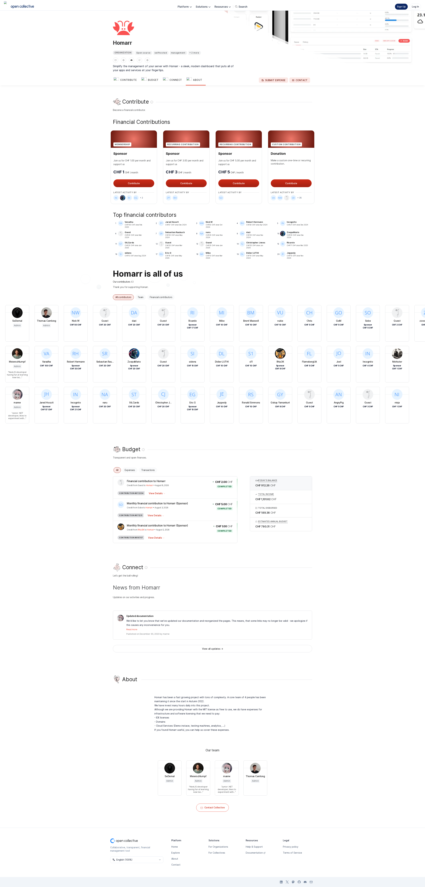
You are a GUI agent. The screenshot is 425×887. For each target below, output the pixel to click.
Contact (175, 864)
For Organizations (218, 846)
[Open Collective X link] (287, 882)
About (174, 858)
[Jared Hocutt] (168, 197)
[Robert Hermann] (175, 197)
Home (174, 846)
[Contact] (115, 60)
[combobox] (136, 859)
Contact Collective (214, 807)
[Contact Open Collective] (311, 882)
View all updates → (212, 648)
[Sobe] (221, 197)
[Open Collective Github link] (299, 882)
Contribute (134, 183)
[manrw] (120, 618)
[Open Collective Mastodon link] (293, 882)
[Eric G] (136, 197)
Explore (175, 852)
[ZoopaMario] (122, 197)
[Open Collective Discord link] (305, 882)
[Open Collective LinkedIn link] (281, 882)
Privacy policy (290, 846)
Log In (415, 6)
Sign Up (401, 6)
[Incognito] (116, 197)
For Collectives (217, 852)
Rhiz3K (141, 529)
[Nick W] (280, 197)
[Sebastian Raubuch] (293, 197)
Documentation (254, 852)
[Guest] (286, 197)
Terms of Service (292, 852)
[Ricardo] (129, 197)
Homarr (149, 485)
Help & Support (254, 846)
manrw (166, 634)
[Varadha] (273, 197)
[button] (127, 80)
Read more (131, 629)
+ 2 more (194, 53)
